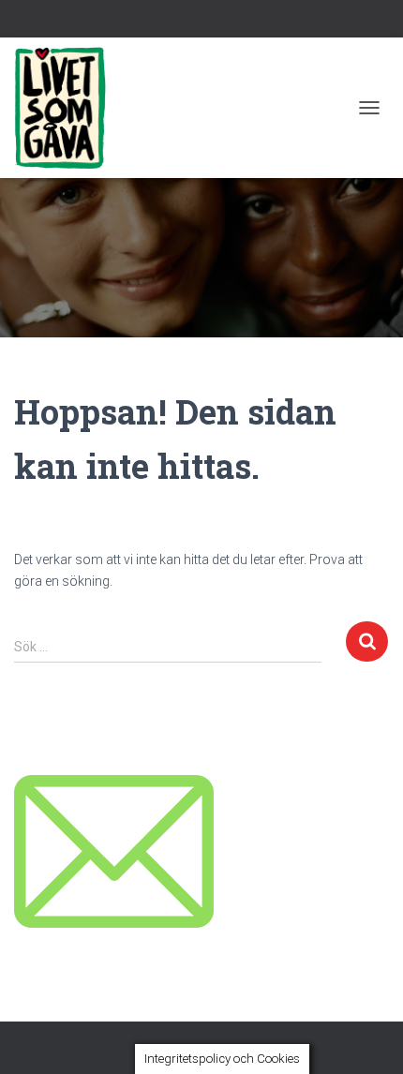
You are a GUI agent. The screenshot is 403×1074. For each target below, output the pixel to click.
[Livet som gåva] (67, 108)
